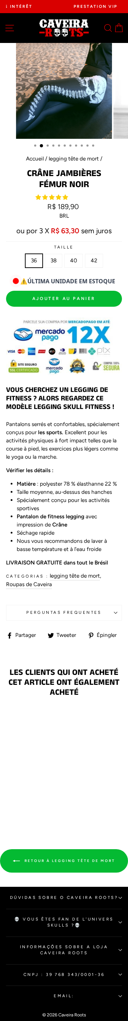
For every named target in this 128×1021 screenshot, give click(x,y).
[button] (52, 197)
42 (94, 260)
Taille (64, 247)
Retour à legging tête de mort (69, 860)
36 (34, 260)
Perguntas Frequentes (64, 612)
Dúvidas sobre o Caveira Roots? (64, 897)
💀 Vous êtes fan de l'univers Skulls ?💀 (63, 922)
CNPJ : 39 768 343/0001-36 (64, 974)
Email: (64, 995)
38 (53, 260)
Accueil (35, 158)
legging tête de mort (74, 158)
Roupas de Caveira (29, 584)
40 (73, 260)
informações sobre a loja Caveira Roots (64, 949)
